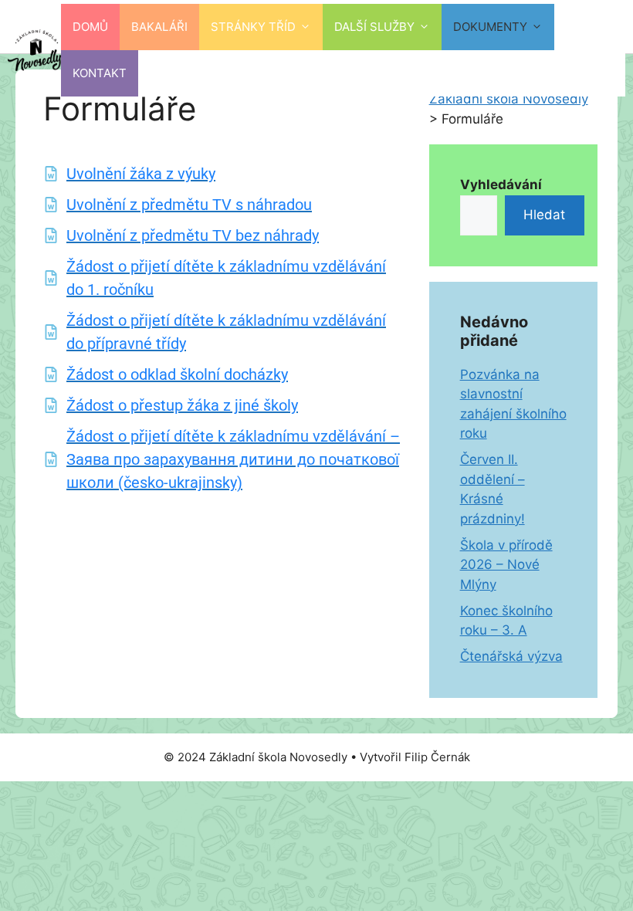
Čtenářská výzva (511, 656)
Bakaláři (159, 26)
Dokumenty (490, 26)
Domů (90, 26)
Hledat (544, 214)
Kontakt (100, 73)
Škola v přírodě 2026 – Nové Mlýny (506, 564)
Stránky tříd (253, 26)
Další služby (374, 26)
